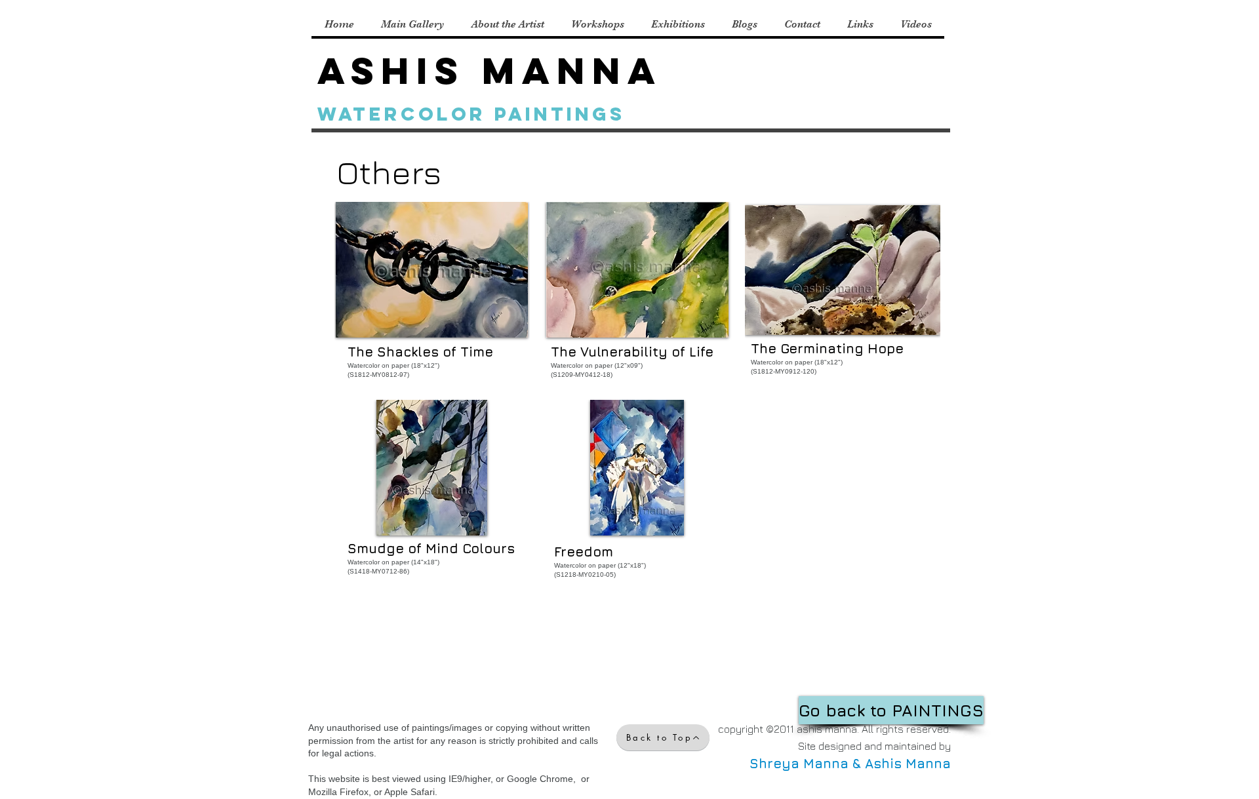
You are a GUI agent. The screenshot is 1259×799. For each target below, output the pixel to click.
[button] (432, 296)
